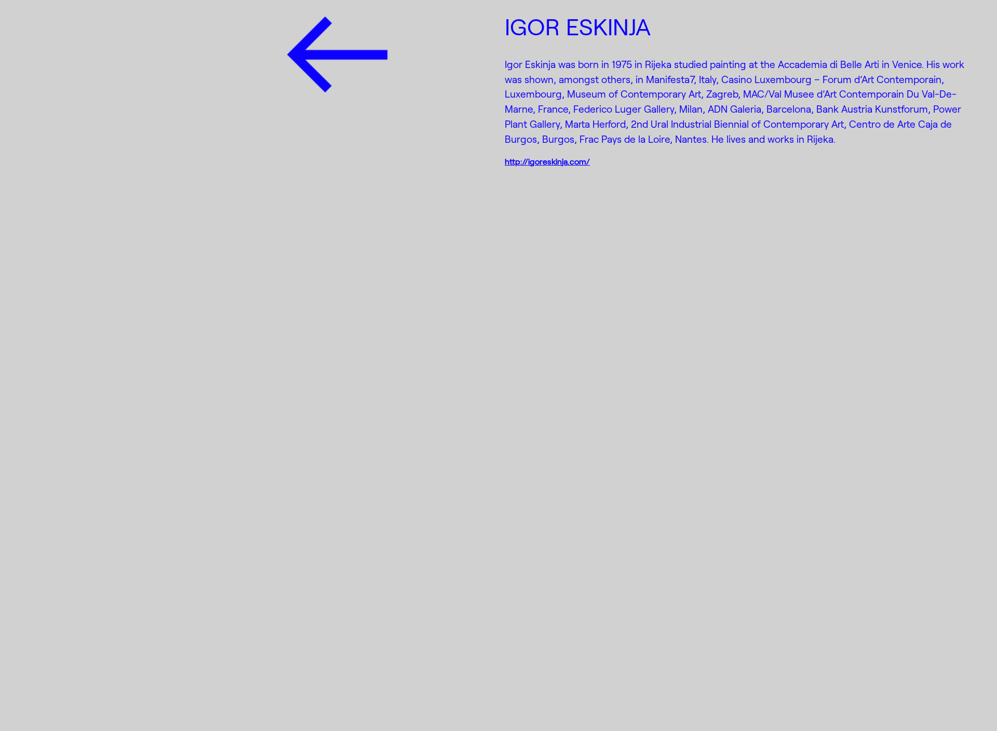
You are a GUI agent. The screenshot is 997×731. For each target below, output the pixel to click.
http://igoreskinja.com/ (547, 161)
